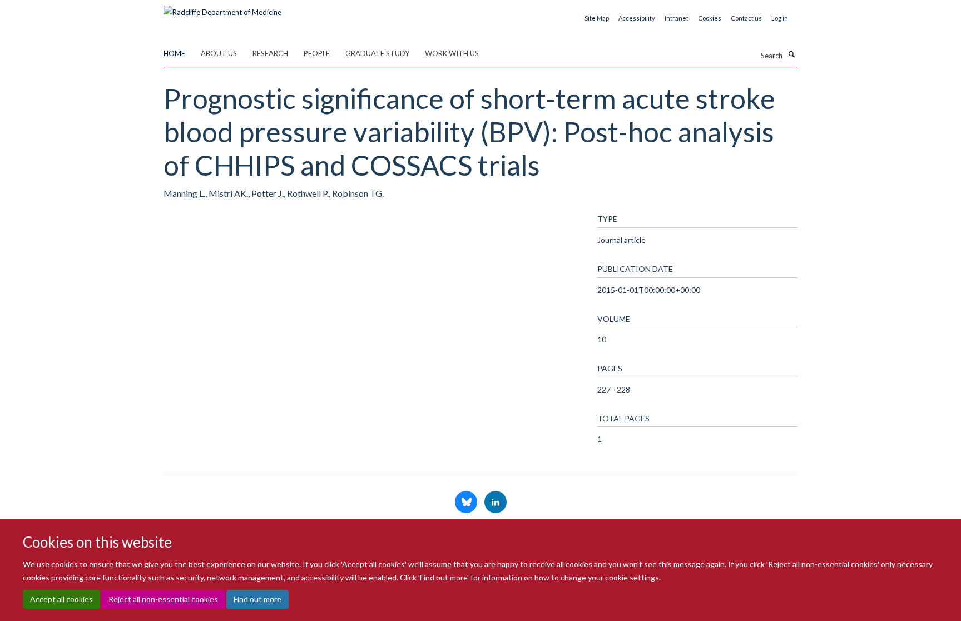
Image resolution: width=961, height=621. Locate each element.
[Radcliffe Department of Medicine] (222, 8)
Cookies (709, 18)
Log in (779, 18)
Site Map (596, 18)
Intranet (676, 18)
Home (174, 53)
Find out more (257, 599)
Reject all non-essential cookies (163, 599)
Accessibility (636, 18)
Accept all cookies (61, 599)
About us (219, 53)
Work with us (452, 53)
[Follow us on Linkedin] (495, 502)
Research (270, 53)
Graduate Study (377, 53)
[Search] (791, 54)
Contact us (746, 18)
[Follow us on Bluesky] (467, 502)
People (317, 53)
